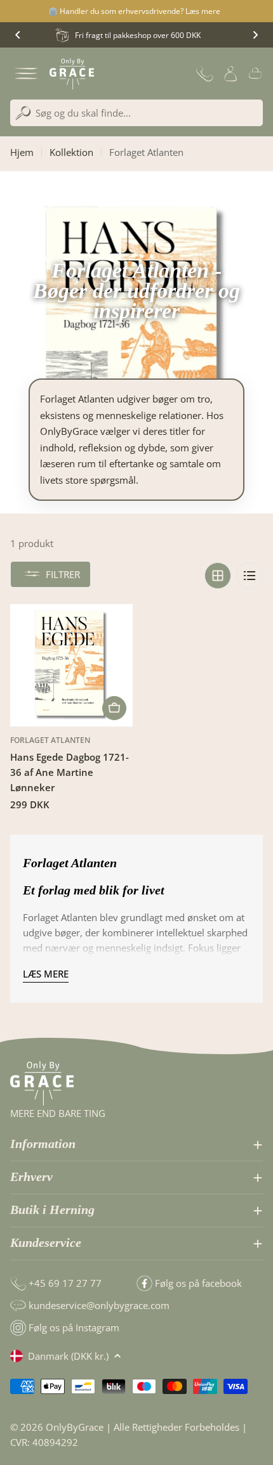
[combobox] (136, 113)
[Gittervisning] (217, 575)
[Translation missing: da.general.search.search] (23, 113)
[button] (17, 34)
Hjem (22, 152)
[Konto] (230, 73)
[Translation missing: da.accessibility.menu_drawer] (26, 73)
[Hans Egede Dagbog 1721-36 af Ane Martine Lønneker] (71, 665)
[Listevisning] (249, 575)
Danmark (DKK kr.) (68, 1356)
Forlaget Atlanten (50, 740)
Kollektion (71, 152)
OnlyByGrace (74, 1427)
